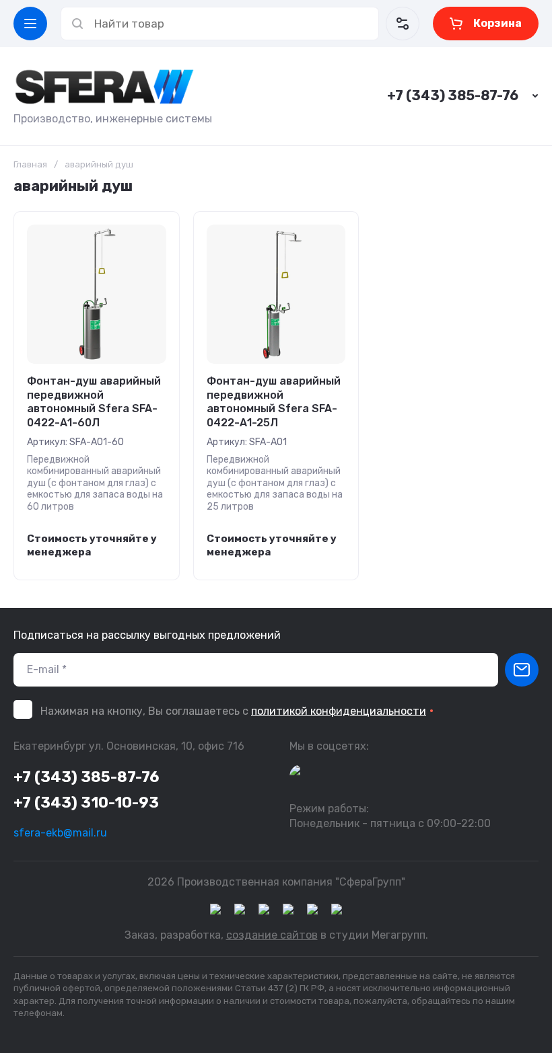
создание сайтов (272, 935)
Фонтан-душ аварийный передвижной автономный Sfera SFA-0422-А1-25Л (274, 402)
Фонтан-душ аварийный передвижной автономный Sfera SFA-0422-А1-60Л (94, 402)
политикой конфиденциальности (338, 711)
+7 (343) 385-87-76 (452, 95)
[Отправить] (522, 670)
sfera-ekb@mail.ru (60, 832)
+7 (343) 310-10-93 (86, 802)
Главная (30, 164)
